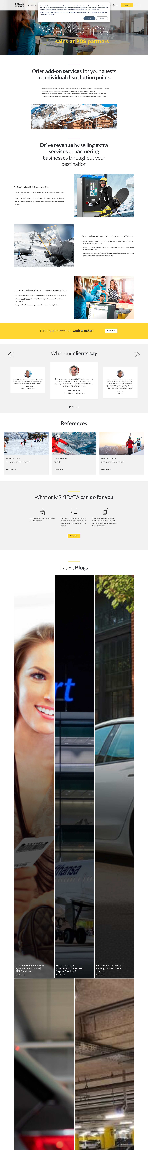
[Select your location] (110, 5)
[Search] (117, 5)
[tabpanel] (74, 382)
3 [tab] (74, 406)
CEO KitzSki (120, 393)
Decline (102, 18)
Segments (31, 5)
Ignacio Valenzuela (28, 386)
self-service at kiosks (81, 93)
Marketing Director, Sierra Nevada (28, 388)
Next (137, 355)
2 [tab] (72, 406)
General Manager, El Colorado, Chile (74, 393)
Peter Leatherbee (74, 390)
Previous (10, 355)
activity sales (25, 299)
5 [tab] (79, 406)
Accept (89, 18)
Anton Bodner (120, 391)
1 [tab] (69, 406)
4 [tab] (77, 406)
